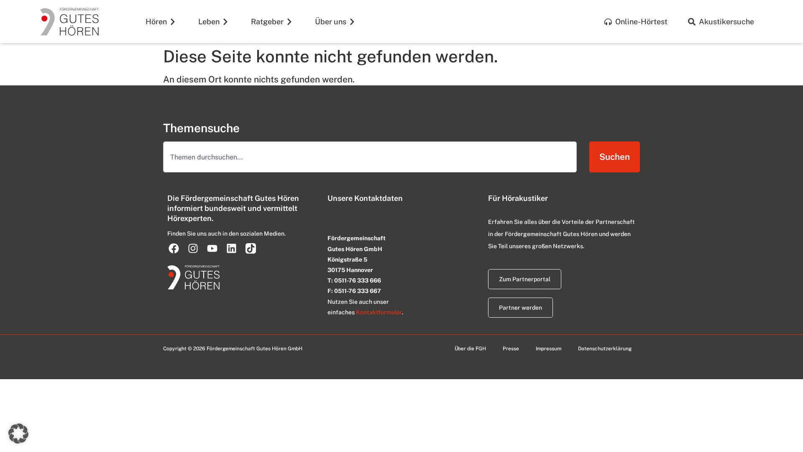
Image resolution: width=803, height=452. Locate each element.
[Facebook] (173, 248)
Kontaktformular (379, 312)
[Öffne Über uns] (352, 21)
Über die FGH (470, 349)
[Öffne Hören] (172, 21)
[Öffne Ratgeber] (289, 21)
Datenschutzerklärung (605, 349)
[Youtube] (212, 248)
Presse (511, 349)
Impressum (548, 349)
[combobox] (370, 156)
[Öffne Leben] (225, 21)
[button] (18, 433)
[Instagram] (193, 248)
